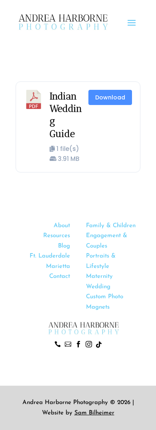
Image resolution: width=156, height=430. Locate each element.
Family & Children (111, 226)
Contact (59, 276)
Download (110, 97)
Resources (56, 236)
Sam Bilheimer (94, 413)
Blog (64, 246)
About (62, 226)
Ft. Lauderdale (50, 256)
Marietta (58, 266)
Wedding (98, 287)
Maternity (99, 276)
